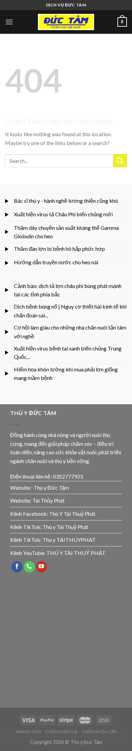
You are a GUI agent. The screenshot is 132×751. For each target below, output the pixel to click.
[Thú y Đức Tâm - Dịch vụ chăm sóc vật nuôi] (66, 22)
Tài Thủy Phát (48, 500)
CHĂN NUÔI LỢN (99, 731)
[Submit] (120, 160)
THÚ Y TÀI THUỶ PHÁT (76, 553)
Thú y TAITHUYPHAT (69, 539)
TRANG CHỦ (28, 731)
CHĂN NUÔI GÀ (61, 731)
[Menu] (9, 22)
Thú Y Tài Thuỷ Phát (72, 513)
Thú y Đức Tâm (51, 487)
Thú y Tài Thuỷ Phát (65, 527)
